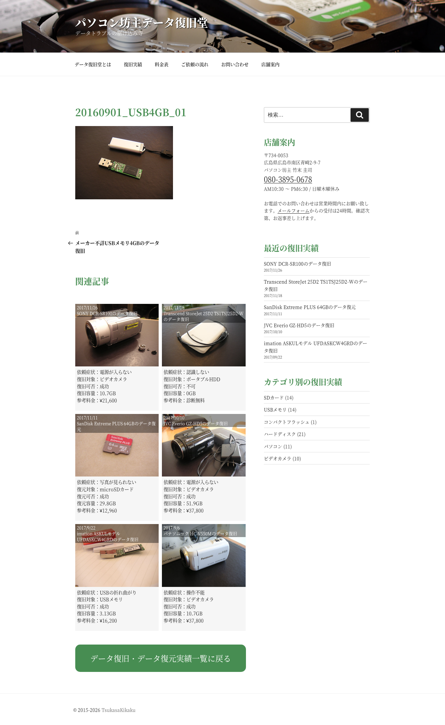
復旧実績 (133, 64)
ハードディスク (280, 434)
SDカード (274, 397)
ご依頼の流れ (194, 64)
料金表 (161, 64)
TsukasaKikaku (119, 709)
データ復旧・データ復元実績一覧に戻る (160, 658)
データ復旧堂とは (93, 64)
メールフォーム (293, 210)
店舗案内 (270, 64)
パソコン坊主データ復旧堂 (141, 22)
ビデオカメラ (277, 458)
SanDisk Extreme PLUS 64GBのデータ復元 (310, 307)
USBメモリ (275, 409)
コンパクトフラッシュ (286, 422)
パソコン (273, 446)
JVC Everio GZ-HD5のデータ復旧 (299, 325)
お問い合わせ (235, 64)
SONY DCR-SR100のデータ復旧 (297, 263)
